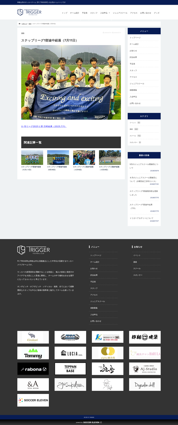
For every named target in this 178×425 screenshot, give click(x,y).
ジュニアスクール (120, 13)
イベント (135, 123)
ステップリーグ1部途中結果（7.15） (141, 206)
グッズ (156, 13)
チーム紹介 (74, 13)
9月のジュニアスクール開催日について (144, 166)
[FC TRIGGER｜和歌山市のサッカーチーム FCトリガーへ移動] (19, 23)
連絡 (22, 33)
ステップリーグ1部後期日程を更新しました (144, 193)
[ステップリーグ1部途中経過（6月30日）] (58, 164)
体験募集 (133, 90)
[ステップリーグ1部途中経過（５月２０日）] (32, 164)
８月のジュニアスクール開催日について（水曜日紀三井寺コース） (143, 179)
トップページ (135, 37)
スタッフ (93, 13)
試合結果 (133, 57)
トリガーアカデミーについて (141, 218)
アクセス (133, 13)
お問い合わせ (145, 13)
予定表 (84, 13)
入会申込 (104, 13)
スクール (135, 136)
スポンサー (135, 142)
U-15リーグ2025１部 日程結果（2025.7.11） (44, 126)
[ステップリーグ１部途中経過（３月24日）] (110, 164)
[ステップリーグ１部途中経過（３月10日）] (84, 164)
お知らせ (133, 51)
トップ (64, 13)
